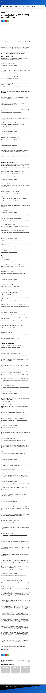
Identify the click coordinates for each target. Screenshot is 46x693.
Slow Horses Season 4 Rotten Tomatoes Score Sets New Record (15, 674)
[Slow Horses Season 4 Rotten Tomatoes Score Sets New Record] (15, 669)
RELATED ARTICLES (4, 664)
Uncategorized (5, 11)
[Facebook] (2, 21)
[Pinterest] (6, 21)
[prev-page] (1, 677)
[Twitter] (4, 21)
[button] (43, 7)
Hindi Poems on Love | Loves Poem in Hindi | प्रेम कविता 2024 (7, 661)
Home (2, 11)
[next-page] (3, 677)
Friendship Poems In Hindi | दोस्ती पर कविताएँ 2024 (24, 661)
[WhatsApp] (8, 21)
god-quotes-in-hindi (6, 649)
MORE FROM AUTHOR (11, 664)
